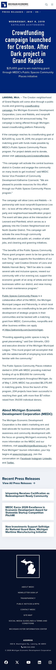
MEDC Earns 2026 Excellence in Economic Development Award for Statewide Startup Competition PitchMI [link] (26, 511)
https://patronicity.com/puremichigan (23, 329)
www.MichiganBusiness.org (32, 445)
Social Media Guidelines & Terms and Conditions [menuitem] (28, 622)
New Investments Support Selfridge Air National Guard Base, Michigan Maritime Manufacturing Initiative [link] (27, 529)
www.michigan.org (22, 454)
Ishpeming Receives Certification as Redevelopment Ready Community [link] (27, 495)
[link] (14, 5)
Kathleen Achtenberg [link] (28, 25)
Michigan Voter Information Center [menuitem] (28, 629)
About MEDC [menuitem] (28, 587)
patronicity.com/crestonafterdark (32, 155)
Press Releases (12, 12)
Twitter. (10, 462)
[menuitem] (46, 4)
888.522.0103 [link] (29, 647)
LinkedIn (47, 458)
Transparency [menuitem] (28, 598)
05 (37, 12)
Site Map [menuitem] (28, 615)
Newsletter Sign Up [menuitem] (28, 593)
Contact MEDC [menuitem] (28, 610)
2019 (29, 12)
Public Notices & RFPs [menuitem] (28, 604)
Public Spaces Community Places (20, 295)
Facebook (25, 458)
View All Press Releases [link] (17, 483)
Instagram (37, 458)
